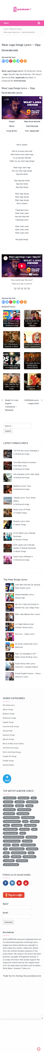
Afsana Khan (23, 798)
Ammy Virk (8, 802)
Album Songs (8, 709)
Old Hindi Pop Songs (11, 748)
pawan (7, 845)
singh (31, 853)
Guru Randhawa (28, 817)
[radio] (15, 289)
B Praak (29, 806)
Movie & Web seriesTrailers (13, 744)
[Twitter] (7, 61)
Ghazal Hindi (7, 731)
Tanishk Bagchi (29, 857)
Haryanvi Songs (9, 735)
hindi (25, 821)
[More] (25, 61)
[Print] (21, 61)
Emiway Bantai (23, 814)
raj (5, 849)
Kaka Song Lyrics (10, 829)
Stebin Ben (16, 857)
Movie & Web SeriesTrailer (14, 837)
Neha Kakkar (31, 837)
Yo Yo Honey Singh (11, 865)
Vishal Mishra (22, 861)
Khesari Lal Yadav (10, 833)
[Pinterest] (10, 61)
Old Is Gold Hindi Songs (12, 752)
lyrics (22, 833)
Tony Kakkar (9, 861)
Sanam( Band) (8, 765)
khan (34, 829)
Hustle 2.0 (34, 821)
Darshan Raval (9, 810)
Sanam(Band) (32, 849)
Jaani (6, 825)
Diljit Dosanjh (9, 814)
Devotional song (24, 810)
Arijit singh (19, 802)
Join (7, 780)
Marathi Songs (8, 739)
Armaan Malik (32, 802)
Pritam (15, 845)
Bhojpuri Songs (8, 714)
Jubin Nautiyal (30, 825)
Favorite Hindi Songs (11, 726)
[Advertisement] (22, 1004)
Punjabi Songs (8, 761)
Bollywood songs (15, 29)
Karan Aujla (24, 829)
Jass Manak (17, 825)
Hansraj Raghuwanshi (12, 821)
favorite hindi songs (11, 817)
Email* (5, 913)
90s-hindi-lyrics (10, 798)
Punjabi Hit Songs (9, 756)
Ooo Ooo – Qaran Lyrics (25, 634)
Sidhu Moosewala (19, 853)
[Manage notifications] (39, 1049)
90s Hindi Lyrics (9, 705)
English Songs (8, 722)
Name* (6, 904)
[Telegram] (18, 61)
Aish (33, 798)
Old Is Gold (27, 841)
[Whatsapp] (14, 61)
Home (6, 29)
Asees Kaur (8, 806)
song (6, 857)
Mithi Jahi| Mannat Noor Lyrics (27, 614)
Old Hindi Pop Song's (12, 841)
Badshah (20, 806)
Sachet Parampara (16, 849)
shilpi (6, 853)
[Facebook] (3, 61)
